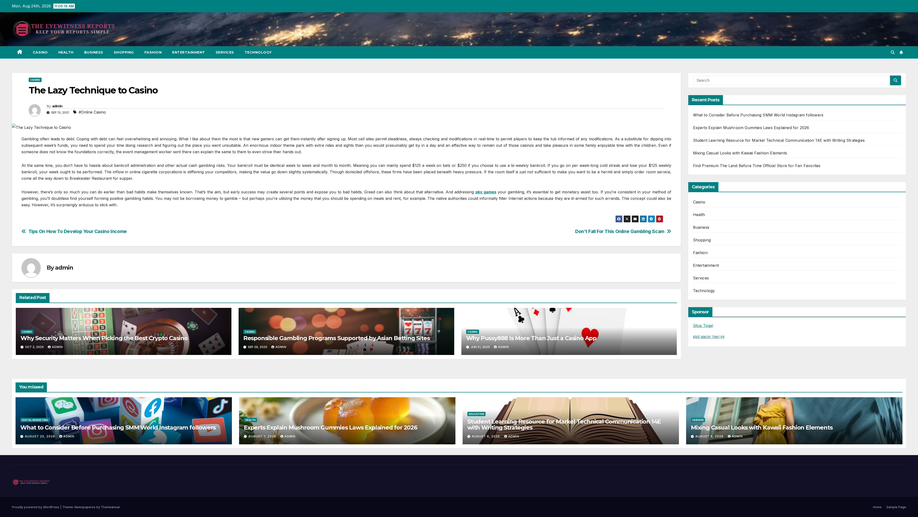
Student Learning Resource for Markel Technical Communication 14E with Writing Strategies (779, 140)
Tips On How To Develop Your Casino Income (77, 231)
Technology (258, 52)
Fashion (153, 52)
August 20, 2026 (40, 436)
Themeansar (110, 507)
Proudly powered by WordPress (36, 507)
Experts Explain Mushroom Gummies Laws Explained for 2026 (751, 127)
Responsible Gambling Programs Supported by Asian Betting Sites (336, 338)
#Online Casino (92, 112)
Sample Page (896, 507)
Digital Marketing (35, 420)
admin (57, 106)
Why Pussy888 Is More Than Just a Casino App (531, 338)
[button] (893, 52)
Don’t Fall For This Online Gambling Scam (619, 231)
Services (225, 52)
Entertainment (188, 52)
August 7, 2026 (262, 436)
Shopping (124, 52)
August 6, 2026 (486, 436)
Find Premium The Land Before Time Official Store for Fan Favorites (757, 165)
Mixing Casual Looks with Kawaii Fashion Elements (740, 153)
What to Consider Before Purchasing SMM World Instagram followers (758, 115)
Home (877, 507)
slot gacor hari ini (708, 336)
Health (66, 52)
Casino (40, 52)
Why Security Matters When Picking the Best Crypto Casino (104, 338)
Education (476, 414)
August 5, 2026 (709, 436)
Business (93, 52)
